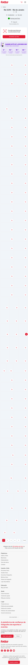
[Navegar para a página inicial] (5, 2)
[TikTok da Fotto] (5, 651)
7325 (24, 540)
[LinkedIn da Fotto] (11, 651)
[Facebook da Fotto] (8, 651)
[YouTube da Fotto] (14, 651)
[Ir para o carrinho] (22, 2)
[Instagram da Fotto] (2, 651)
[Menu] (25, 2)
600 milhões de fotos (18, 546)
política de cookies (14, 658)
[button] (22, 2)
